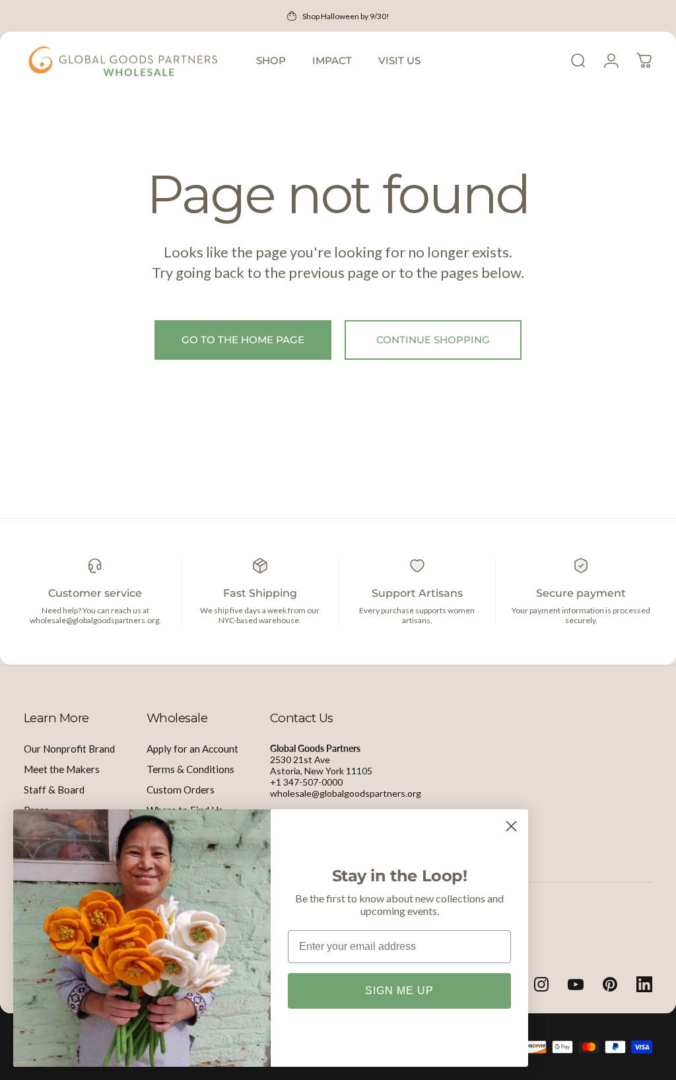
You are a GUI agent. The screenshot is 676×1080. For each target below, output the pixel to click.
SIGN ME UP (399, 990)
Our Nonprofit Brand (69, 749)
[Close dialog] (511, 826)
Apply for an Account (192, 749)
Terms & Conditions (190, 769)
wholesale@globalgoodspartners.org (345, 793)
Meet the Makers (62, 769)
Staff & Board (54, 789)
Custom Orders (181, 789)
